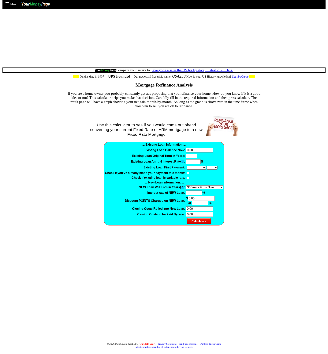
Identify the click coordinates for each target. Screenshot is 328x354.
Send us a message (188, 343)
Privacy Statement (167, 343)
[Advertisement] (165, 40)
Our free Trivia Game (210, 343)
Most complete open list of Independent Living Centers (164, 346)
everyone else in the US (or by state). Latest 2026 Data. (192, 70)
